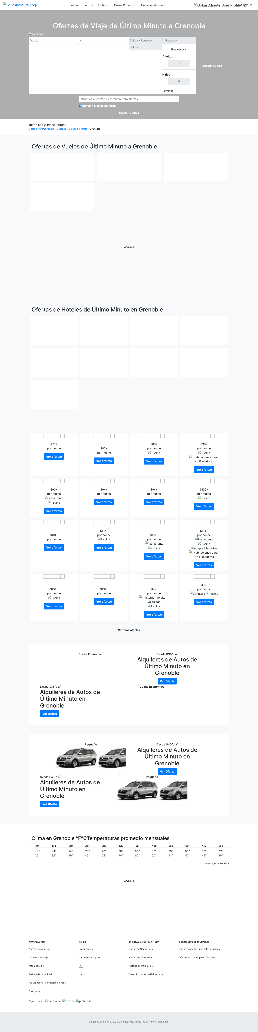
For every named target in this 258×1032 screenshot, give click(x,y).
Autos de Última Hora (140, 957)
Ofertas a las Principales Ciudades (197, 957)
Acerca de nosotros (39, 949)
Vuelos (74, 5)
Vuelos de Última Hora (141, 949)
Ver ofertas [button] (54, 456)
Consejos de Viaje (153, 5)
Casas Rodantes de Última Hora (146, 974)
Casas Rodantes (124, 5)
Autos (89, 5)
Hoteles (103, 5)
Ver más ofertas (129, 630)
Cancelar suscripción (90, 957)
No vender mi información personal (47, 982)
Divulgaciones (36, 991)
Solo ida (37, 33)
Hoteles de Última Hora (141, 966)
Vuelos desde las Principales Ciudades (199, 949)
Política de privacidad (40, 974)
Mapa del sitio (36, 966)
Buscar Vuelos (212, 65)
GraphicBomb (126, 1021)
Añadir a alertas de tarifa (99, 106)
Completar (186, 91)
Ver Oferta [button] (167, 681)
